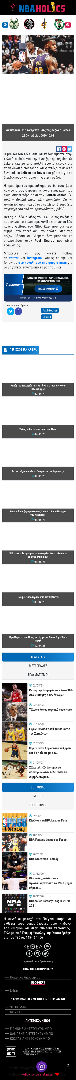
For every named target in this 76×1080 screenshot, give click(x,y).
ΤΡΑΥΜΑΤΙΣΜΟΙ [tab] (38, 675)
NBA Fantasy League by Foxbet (48, 840)
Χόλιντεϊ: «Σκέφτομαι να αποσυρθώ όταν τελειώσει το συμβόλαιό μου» (48, 772)
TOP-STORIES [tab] (38, 805)
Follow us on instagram (38, 1074)
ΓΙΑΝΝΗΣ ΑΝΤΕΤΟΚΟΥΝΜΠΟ (31, 1029)
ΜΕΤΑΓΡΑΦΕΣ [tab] (38, 666)
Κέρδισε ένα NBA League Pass (48, 820)
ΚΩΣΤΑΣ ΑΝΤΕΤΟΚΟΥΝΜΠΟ (30, 1038)
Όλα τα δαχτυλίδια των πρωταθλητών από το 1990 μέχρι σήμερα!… (50, 883)
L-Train (14, 990)
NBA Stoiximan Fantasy (43, 859)
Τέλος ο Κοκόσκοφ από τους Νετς (50, 710)
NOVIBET (16, 1012)
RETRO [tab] (38, 796)
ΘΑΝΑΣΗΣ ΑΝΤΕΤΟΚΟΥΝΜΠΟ (31, 1033)
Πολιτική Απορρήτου (25, 977)
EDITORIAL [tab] (38, 787)
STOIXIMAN (18, 1007)
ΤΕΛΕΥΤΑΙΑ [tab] (38, 657)
